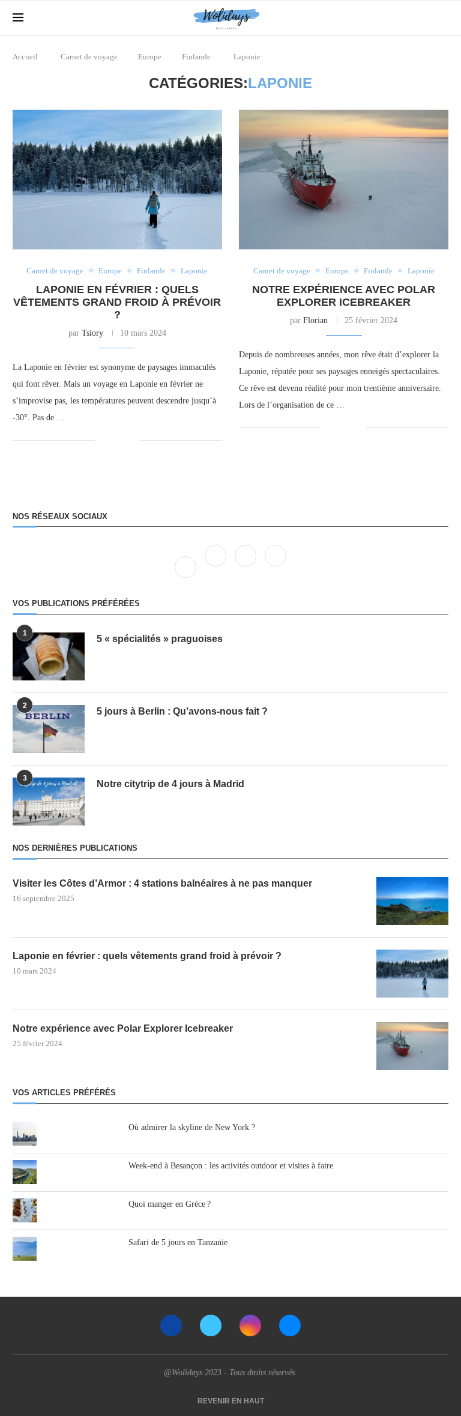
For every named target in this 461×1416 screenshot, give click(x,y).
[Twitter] (217, 566)
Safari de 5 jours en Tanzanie (177, 1242)
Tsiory (92, 333)
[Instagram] (247, 566)
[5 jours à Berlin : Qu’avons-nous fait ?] (49, 729)
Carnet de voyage (89, 56)
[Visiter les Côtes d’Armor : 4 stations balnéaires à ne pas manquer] (412, 901)
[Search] (442, 18)
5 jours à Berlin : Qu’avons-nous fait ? (182, 711)
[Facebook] (187, 566)
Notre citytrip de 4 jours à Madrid (170, 784)
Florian (315, 320)
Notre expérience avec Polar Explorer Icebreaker (343, 296)
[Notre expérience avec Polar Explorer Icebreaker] (343, 179)
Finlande (196, 56)
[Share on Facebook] (112, 440)
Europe (149, 56)
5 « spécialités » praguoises (160, 639)
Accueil (25, 56)
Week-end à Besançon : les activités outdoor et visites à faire (230, 1165)
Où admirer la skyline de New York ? (191, 1127)
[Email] (290, 1325)
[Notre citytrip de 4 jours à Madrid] (49, 802)
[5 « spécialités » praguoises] (49, 656)
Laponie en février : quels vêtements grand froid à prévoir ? (117, 302)
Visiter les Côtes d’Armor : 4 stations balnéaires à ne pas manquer (162, 883)
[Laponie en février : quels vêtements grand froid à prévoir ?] (117, 179)
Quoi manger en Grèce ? (169, 1204)
